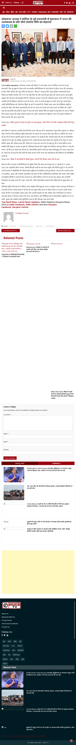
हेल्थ (49, 12)
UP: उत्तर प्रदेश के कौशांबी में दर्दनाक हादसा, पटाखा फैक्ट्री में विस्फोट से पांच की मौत (49, 487)
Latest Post (19, 463)
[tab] (19, 463)
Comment (7, 415)
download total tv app (26, 226)
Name (6, 434)
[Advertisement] (37, 572)
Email (5, 442)
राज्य (11, 659)
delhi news (13, 226)
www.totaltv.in (50, 226)
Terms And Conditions (10, 623)
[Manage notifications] (71, 740)
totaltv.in (13, 79)
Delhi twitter (32, 204)
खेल (16, 12)
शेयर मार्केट (22, 12)
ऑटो (61, 12)
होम (3, 12)
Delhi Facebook (17, 204)
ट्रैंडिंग (12, 12)
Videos (16, 2)
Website (6, 450)
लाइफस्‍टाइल (42, 12)
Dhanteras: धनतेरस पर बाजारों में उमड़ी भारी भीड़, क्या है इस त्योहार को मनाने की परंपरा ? (37, 249)
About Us (5, 614)
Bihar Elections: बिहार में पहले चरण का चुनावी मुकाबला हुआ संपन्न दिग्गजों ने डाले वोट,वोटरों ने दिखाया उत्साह (62, 395)
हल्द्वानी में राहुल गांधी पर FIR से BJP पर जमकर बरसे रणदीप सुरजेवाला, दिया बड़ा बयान (49, 523)
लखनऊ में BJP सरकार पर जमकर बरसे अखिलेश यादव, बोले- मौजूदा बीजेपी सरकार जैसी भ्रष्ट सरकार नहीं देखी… (48, 530)
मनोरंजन (34, 12)
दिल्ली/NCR (71, 12)
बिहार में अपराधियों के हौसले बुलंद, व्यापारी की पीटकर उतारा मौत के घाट (35, 159)
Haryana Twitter (20, 207)
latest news (39, 226)
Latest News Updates (29, 202)
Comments (56, 463)
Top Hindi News (9, 202)
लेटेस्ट (8, 12)
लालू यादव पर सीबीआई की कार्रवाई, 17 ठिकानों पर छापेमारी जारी (13, 255)
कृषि (23, 659)
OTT (29, 12)
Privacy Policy (7, 620)
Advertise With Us (8, 617)
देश (65, 12)
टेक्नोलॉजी (55, 12)
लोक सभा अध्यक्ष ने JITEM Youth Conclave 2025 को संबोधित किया (66, 231)
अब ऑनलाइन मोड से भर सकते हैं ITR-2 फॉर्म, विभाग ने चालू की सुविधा (12, 231)
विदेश (17, 659)
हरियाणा (5, 659)
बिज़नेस (5, 664)
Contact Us (6, 627)
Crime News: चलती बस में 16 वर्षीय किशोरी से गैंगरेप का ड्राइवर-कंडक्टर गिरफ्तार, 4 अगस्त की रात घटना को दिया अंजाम (48, 505)
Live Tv (8, 2)
